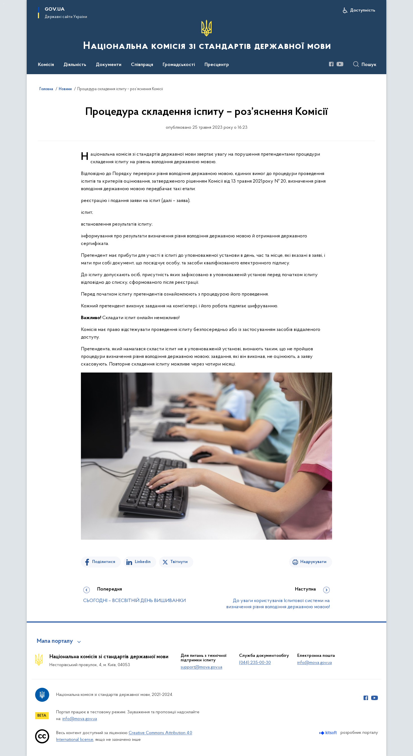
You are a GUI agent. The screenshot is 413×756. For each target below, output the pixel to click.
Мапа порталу (55, 641)
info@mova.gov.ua (314, 662)
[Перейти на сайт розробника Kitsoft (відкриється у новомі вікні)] (328, 733)
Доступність (362, 10)
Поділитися (103, 562)
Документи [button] (108, 64)
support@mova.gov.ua (201, 667)
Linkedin (143, 562)
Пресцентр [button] (217, 64)
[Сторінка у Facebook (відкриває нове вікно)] (331, 64)
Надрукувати (313, 562)
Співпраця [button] (142, 64)
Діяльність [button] (74, 64)
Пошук (369, 64)
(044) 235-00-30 (255, 662)
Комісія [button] (46, 64)
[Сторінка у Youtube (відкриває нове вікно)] (340, 64)
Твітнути (179, 562)
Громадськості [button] (179, 64)
